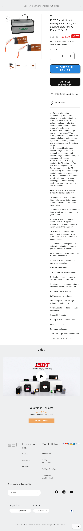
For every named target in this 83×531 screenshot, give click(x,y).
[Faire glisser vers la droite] (39, 65)
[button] (65, 94)
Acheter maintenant (65, 83)
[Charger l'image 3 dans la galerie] (25, 66)
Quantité (53, 50)
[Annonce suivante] (80, 6)
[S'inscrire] (37, 493)
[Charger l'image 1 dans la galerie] (11, 66)
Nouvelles (26, 460)
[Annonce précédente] (2, 6)
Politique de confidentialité (47, 476)
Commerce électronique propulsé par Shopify (49, 525)
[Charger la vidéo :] (41, 376)
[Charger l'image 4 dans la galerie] (33, 66)
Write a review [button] (41, 421)
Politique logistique (49, 469)
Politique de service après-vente (49, 461)
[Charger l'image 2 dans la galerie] (18, 66)
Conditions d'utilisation (46, 452)
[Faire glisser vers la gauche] (5, 65)
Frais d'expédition (58, 41)
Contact (25, 454)
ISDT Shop (28, 525)
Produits (25, 466)
